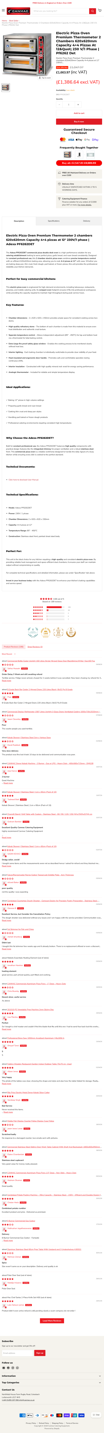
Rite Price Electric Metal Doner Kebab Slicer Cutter (28, 1092)
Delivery (86, 221)
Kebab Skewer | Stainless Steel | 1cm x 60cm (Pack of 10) (32, 792)
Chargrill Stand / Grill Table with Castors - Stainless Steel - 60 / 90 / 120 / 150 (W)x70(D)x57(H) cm (49, 814)
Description (19, 221)
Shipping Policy (57, 1423)
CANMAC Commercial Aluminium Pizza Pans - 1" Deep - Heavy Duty (36, 983)
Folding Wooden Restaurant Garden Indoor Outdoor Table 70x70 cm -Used (39, 1064)
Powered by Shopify (52, 1428)
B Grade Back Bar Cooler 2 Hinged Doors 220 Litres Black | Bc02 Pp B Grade (40, 689)
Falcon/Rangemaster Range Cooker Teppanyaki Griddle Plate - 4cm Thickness (40, 875)
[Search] (92, 11)
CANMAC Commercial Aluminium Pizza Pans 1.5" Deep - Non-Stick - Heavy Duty (41, 1173)
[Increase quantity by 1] (78, 104)
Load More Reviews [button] (52, 1320)
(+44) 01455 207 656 (10, 1400)
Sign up (39, 1353)
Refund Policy (44, 1423)
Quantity (59, 99)
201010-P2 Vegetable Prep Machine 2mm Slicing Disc (30, 1009)
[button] (38, 607)
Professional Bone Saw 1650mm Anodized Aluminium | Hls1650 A (35, 1038)
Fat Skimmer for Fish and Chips (20, 929)
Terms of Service (72, 1423)
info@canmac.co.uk (26, 1400)
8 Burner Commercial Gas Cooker (21, 1221)
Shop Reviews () (35, 646)
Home (4, 21)
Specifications (53, 221)
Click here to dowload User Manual (23, 479)
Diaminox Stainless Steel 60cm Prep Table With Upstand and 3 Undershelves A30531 (44, 1249)
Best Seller (13, 21)
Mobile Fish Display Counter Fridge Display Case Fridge (30, 1121)
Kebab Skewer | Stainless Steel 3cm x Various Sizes (29, 737)
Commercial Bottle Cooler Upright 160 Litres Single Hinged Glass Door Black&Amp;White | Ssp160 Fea (51, 661)
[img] (52, 598)
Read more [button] (6, 680)
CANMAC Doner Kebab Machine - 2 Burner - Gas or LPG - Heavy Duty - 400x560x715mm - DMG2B (50, 763)
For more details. (85, 205)
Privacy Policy (31, 1423)
